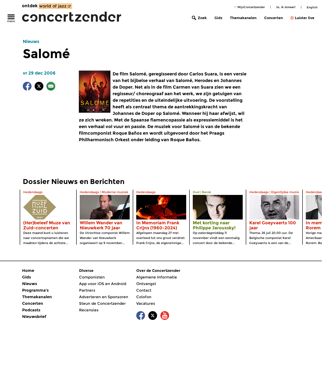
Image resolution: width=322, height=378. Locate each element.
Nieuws (31, 41)
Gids (218, 18)
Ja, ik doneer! (285, 7)
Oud (196, 192)
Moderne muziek (115, 192)
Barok (206, 192)
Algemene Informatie (156, 277)
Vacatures (145, 303)
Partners (87, 290)
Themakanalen (243, 18)
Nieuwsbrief (34, 316)
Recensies (89, 310)
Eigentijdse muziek (286, 192)
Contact (143, 290)
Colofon (143, 297)
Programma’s (35, 290)
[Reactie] (50, 87)
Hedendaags (32, 192)
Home (28, 270)
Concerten (273, 18)
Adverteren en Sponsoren (103, 297)
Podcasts (31, 310)
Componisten (92, 277)
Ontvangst (146, 284)
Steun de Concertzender (102, 303)
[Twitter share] (39, 87)
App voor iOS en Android (102, 284)
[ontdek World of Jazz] (55, 6)
